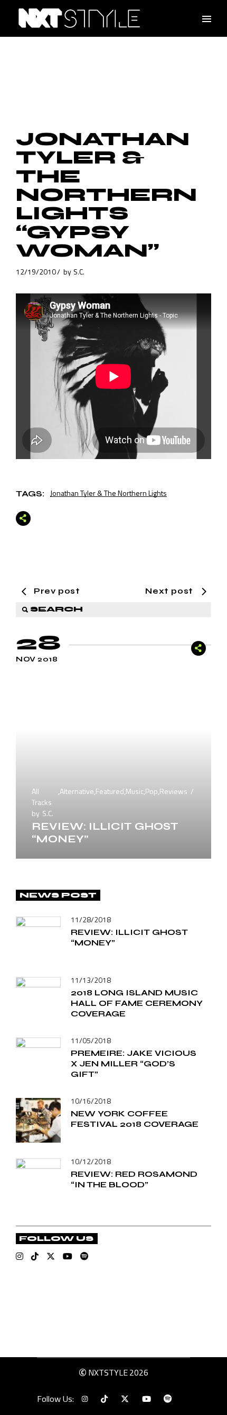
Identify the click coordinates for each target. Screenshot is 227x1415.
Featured (110, 791)
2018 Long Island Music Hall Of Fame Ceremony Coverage (137, 1003)
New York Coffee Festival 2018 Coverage (134, 1118)
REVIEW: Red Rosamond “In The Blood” (134, 1179)
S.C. (78, 271)
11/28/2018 (91, 919)
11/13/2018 (91, 979)
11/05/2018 (91, 1040)
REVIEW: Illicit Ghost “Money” (105, 833)
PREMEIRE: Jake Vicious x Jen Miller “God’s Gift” (133, 1063)
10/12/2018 (91, 1161)
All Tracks (42, 797)
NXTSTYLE (108, 1372)
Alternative (77, 791)
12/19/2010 (36, 271)
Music (135, 791)
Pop (151, 791)
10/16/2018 (91, 1100)
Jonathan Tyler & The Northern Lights (108, 492)
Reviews (173, 791)
